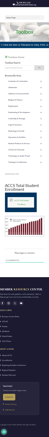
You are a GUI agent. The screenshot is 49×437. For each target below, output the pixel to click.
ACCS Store (6, 341)
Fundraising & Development (25, 112)
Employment (25, 106)
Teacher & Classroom (25, 149)
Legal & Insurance (25, 124)
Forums (4, 326)
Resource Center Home (10, 316)
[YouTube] (21, 303)
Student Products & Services (25, 143)
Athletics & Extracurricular (25, 93)
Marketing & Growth (25, 131)
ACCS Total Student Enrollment (21, 202)
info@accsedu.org (10, 404)
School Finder (6, 336)
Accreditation (6, 360)
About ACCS (6, 355)
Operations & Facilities (25, 137)
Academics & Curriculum (25, 81)
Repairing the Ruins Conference (13, 365)
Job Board (5, 331)
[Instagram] (8, 303)
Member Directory (8, 375)
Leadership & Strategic (25, 118)
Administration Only (12, 174)
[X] (15, 303)
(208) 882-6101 (9, 410)
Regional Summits (8, 370)
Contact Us (9, 397)
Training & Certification (25, 162)
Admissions (25, 87)
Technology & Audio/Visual (25, 156)
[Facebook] (2, 303)
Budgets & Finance (25, 99)
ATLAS (4, 321)
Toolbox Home (16, 57)
